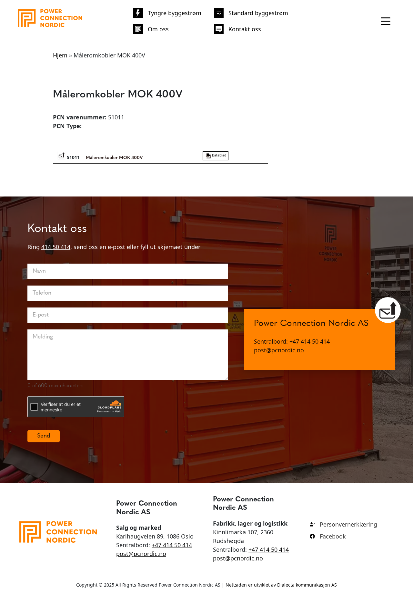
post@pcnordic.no (279, 350)
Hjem (60, 55)
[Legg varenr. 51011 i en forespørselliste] (61, 155)
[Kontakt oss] (237, 29)
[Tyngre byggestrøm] (167, 13)
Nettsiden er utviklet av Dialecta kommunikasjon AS (281, 585)
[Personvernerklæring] (343, 524)
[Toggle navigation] (385, 21)
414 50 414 (55, 247)
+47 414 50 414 (172, 545)
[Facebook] (328, 536)
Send (43, 436)
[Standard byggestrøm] (251, 13)
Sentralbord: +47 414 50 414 (292, 341)
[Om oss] (151, 29)
